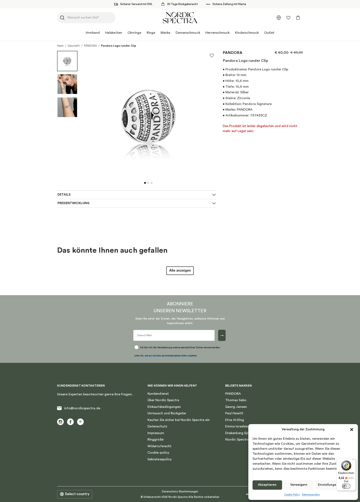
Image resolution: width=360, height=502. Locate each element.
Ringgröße (156, 439)
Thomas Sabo (235, 400)
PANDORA (90, 45)
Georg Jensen (236, 406)
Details (64, 194)
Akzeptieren (267, 484)
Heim (60, 45)
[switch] (346, 486)
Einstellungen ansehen (334, 484)
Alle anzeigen (180, 270)
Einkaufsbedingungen (164, 406)
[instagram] (60, 421)
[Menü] (353, 460)
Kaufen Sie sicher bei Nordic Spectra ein (179, 420)
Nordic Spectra (237, 439)
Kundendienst (158, 393)
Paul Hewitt (234, 413)
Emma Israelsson (238, 426)
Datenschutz (157, 426)
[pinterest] (80, 421)
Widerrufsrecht (159, 446)
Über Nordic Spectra (163, 400)
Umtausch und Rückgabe (167, 413)
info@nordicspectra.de (82, 408)
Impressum (156, 433)
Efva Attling (234, 420)
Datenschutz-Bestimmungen (180, 491)
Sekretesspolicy (311, 494)
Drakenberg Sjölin (238, 433)
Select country (77, 494)
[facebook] (70, 421)
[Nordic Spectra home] (180, 17)
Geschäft (74, 45)
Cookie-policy (158, 452)
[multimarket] (279, 17)
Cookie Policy (292, 494)
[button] (352, 429)
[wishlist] (288, 17)
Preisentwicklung (73, 203)
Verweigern (298, 484)
